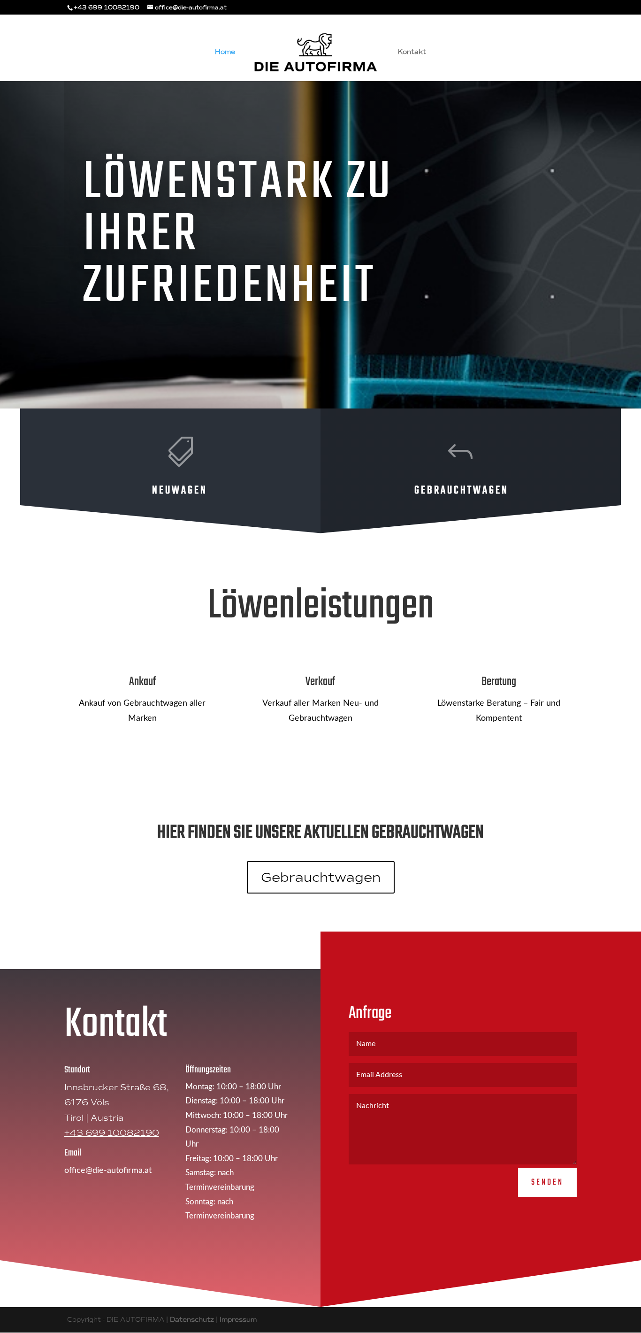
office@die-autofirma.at (108, 1170)
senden (547, 1182)
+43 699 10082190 (111, 1133)
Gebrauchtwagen (321, 877)
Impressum (238, 1320)
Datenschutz (192, 1320)
